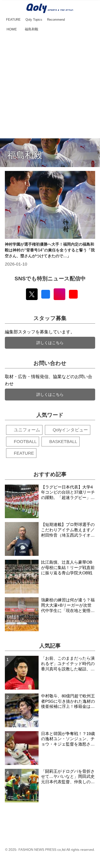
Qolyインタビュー (70, 429)
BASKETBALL (63, 441)
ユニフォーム (27, 429)
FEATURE (24, 453)
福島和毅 (24, 155)
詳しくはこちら (50, 342)
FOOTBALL (25, 441)
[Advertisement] (50, 86)
